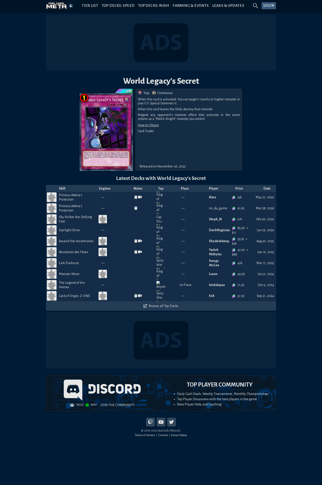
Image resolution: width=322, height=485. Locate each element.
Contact (163, 435)
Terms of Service (145, 435)
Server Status (179, 435)
